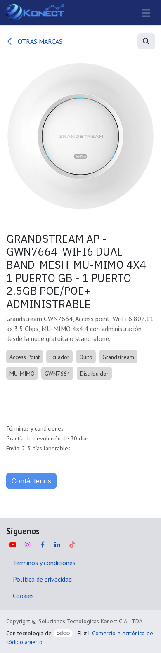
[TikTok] (72, 544)
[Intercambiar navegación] (146, 12)
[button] (146, 41)
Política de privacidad (42, 579)
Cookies (23, 595)
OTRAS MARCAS (39, 41)
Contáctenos (31, 481)
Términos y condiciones (44, 562)
